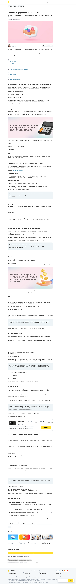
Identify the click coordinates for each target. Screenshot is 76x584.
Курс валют (49, 2)
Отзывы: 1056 (21, 424)
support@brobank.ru (12, 573)
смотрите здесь (36, 577)
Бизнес (38, 2)
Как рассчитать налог (14, 71)
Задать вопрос (58, 2)
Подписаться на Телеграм (45, 523)
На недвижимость (13, 61)
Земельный (12, 63)
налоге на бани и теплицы (18, 200)
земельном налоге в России (19, 170)
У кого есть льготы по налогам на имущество (19, 69)
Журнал (17, 2)
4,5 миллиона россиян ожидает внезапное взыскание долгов (47, 542)
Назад (10, 6)
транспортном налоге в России (19, 223)
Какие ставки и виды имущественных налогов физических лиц (23, 59)
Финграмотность (21, 6)
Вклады (34, 2)
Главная (9, 556)
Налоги (9, 526)
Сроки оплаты (13, 74)
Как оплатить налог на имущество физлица (19, 76)
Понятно (70, 580)
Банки (54, 2)
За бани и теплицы (13, 65)
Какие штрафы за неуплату (15, 79)
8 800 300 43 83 (27, 573)
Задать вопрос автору (47, 45)
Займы (30, 2)
